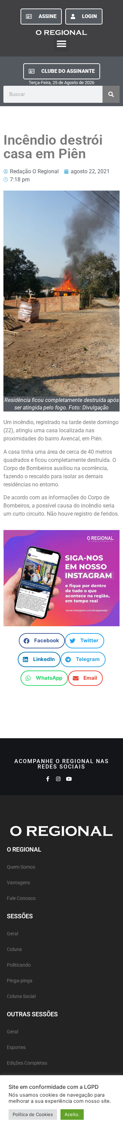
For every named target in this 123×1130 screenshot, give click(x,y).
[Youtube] (68, 778)
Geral (12, 934)
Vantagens (18, 883)
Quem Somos (21, 867)
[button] (61, 43)
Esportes (16, 1047)
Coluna (14, 949)
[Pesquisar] (111, 94)
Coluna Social (21, 996)
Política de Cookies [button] (33, 1114)
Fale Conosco (21, 898)
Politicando (19, 965)
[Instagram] (58, 778)
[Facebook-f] (47, 778)
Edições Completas (27, 1063)
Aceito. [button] (72, 1114)
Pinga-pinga (19, 981)
